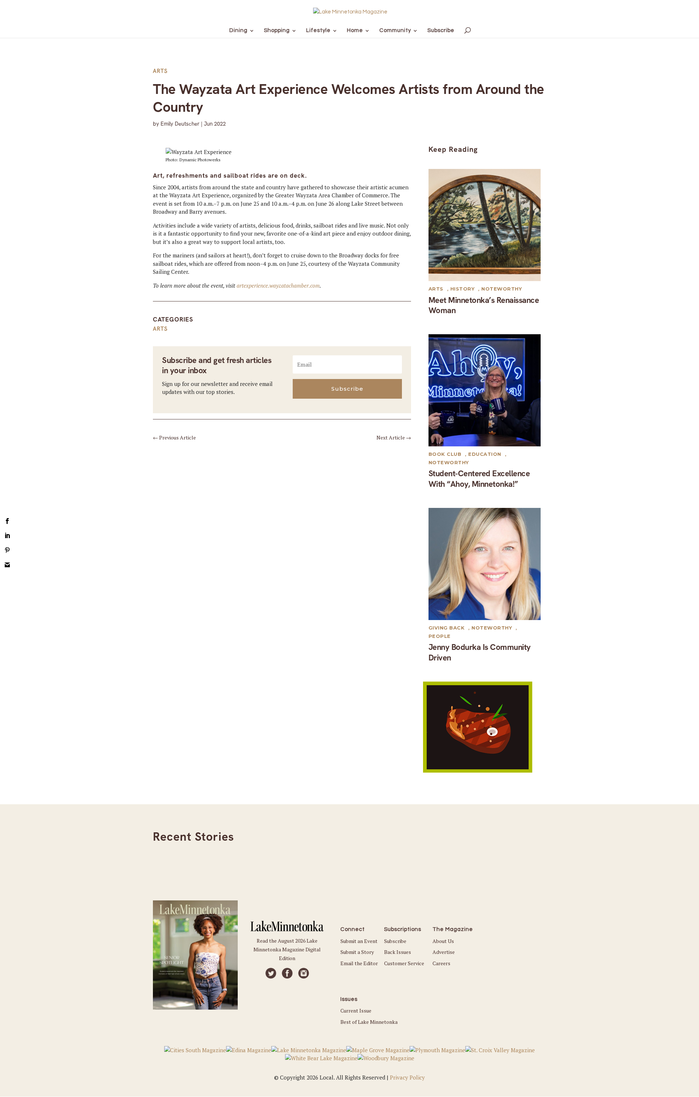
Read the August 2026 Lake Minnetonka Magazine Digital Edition (287, 949)
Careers (441, 963)
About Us (443, 941)
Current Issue (355, 1010)
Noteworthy (501, 289)
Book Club (445, 454)
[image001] (477, 770)
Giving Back (447, 628)
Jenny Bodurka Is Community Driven (480, 652)
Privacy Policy (407, 1077)
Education (484, 454)
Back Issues (397, 951)
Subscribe (395, 941)
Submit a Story (357, 951)
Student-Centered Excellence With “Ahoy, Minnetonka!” (479, 478)
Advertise (444, 951)
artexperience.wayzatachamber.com (278, 285)
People (440, 636)
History (462, 289)
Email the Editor (359, 963)
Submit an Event (359, 941)
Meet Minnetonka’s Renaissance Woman (484, 305)
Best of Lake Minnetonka (369, 1021)
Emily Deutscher (180, 123)
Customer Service (404, 963)
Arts (160, 71)
